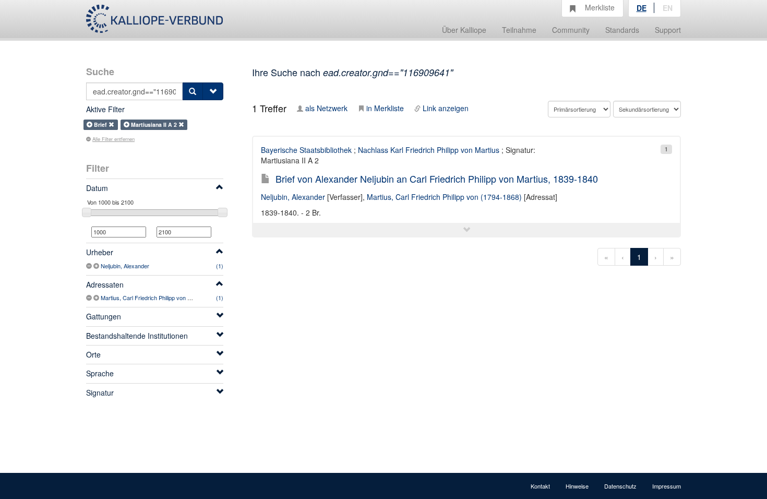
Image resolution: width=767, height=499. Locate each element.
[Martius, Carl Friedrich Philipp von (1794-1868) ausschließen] (89, 297)
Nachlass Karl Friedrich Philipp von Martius (428, 150)
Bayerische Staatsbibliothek (306, 150)
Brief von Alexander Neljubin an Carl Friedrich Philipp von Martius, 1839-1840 (436, 178)
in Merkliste (385, 108)
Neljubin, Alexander (125, 266)
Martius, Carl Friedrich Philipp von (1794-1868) (160, 297)
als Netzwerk (326, 108)
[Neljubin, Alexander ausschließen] (89, 266)
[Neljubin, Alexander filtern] (97, 266)
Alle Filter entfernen (113, 138)
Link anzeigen (446, 108)
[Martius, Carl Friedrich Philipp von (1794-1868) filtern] (97, 297)
